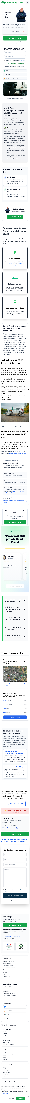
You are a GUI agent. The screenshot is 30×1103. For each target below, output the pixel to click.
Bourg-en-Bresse (7, 1052)
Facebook (9, 1006)
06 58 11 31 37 (6, 934)
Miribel (4, 1055)
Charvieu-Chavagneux (8, 1044)
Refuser (11, 1099)
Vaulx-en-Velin (6, 1072)
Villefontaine (6, 1037)
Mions (7, 700)
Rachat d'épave (7, 963)
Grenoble (5, 1033)
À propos (5, 970)
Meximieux (5, 1059)
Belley (4, 1057)
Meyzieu (5, 1069)
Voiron (4, 1038)
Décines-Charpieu (7, 1070)
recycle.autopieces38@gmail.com (11, 936)
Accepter (20, 1099)
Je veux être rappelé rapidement (15, 63)
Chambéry (5, 1084)
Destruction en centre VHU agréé (14, 767)
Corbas (7, 708)
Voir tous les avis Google (15, 586)
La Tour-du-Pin (6, 1040)
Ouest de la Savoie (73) (9, 993)
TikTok (8, 1014)
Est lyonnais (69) (7, 991)
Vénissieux (8, 704)
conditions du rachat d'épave (18, 453)
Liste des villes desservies (9, 995)
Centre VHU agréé (8, 965)
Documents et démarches (9, 967)
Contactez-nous (15, 717)
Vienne (4, 1031)
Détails (22, 60)
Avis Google (9, 1018)
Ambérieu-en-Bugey (8, 1054)
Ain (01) (5, 989)
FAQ (4, 974)
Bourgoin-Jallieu (7, 1035)
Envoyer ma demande (15, 896)
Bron (6, 712)
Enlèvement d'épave (8, 961)
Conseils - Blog (7, 976)
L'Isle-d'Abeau (6, 1042)
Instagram (9, 1010)
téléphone (10, 263)
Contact (5, 972)
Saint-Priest (5, 1067)
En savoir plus (5, 1093)
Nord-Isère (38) (7, 987)
